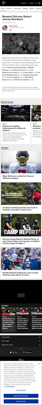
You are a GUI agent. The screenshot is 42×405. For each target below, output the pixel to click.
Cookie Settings (21, 390)
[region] (21, 384)
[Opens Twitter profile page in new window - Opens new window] (10, 30)
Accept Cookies (21, 401)
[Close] (39, 366)
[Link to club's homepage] (4, 2)
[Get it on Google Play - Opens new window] (27, 355)
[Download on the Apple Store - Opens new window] (14, 355)
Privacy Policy (25, 386)
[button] (21, 43)
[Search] (36, 3)
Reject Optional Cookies (21, 396)
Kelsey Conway (13, 26)
